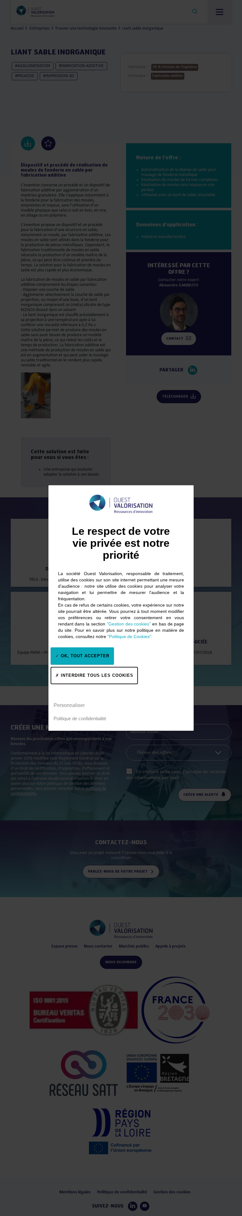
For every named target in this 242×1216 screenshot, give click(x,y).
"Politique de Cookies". (130, 636)
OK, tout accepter (84, 655)
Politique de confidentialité (80, 718)
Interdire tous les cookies (96, 675)
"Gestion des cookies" (129, 623)
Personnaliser (69, 705)
